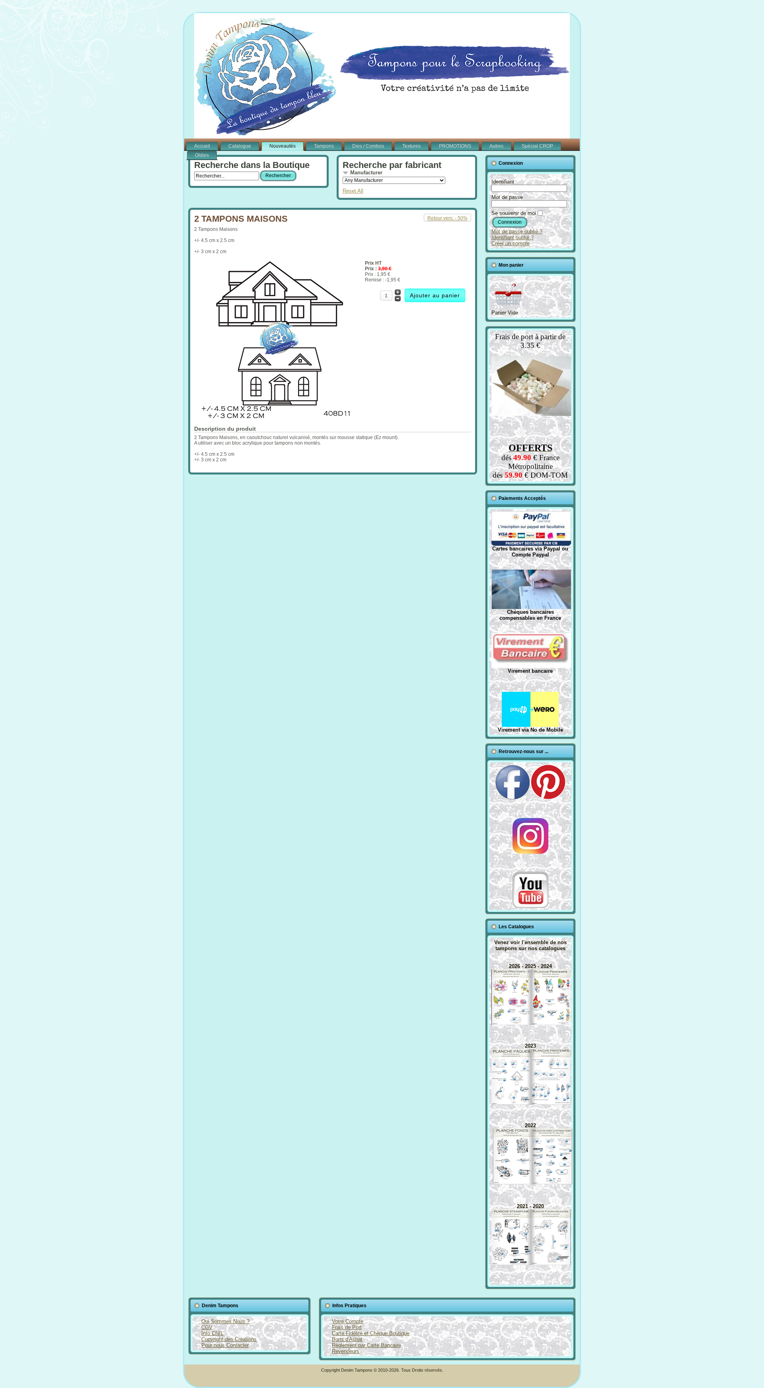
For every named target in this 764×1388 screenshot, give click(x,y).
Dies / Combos (368, 146)
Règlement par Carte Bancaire (366, 1345)
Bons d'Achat (347, 1339)
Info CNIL (212, 1333)
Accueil (202, 146)
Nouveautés (282, 146)
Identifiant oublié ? (512, 237)
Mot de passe (507, 197)
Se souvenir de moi (513, 213)
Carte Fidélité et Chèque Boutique (370, 1333)
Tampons (324, 146)
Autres (496, 146)
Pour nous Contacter (225, 1345)
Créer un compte (510, 243)
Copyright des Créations (229, 1339)
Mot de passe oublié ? (516, 231)
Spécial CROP (537, 146)
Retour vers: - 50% (447, 218)
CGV (206, 1327)
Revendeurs (345, 1351)
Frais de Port (347, 1327)
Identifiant (502, 182)
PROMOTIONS (455, 146)
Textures (411, 146)
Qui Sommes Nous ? (225, 1321)
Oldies (202, 155)
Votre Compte (347, 1321)
